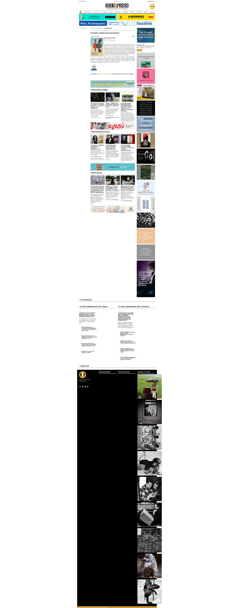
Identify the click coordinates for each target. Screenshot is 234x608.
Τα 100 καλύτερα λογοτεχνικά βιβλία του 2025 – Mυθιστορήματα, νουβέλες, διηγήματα (127, 334)
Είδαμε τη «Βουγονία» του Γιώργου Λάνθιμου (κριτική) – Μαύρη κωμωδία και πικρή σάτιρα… (127, 350)
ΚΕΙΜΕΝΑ (132, 11)
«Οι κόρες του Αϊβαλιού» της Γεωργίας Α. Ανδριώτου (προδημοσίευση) (97, 147)
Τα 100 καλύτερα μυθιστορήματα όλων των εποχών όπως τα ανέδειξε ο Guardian (128, 358)
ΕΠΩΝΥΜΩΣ (83, 353)
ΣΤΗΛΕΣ (110, 11)
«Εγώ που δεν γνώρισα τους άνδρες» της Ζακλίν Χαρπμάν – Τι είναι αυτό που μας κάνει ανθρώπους (98, 105)
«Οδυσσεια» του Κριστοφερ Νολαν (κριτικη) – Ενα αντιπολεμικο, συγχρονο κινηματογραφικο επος (87, 314)
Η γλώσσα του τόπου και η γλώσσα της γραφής (87, 352)
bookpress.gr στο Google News (104, 73)
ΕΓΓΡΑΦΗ (139, 50)
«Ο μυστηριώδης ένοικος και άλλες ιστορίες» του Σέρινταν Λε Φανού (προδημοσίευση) (127, 147)
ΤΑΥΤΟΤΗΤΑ (152, 11)
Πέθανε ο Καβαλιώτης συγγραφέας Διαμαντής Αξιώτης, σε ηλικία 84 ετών (112, 105)
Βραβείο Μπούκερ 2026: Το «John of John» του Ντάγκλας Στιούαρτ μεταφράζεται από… (88, 344)
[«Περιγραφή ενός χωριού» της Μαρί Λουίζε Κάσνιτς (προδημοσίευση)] (113, 139)
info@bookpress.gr (83, 381)
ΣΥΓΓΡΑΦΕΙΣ (139, 11)
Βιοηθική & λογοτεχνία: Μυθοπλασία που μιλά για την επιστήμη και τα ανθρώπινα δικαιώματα (127, 188)
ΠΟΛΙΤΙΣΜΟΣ (125, 11)
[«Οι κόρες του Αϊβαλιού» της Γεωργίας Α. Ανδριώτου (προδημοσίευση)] (98, 139)
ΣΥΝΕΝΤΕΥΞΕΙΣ (117, 11)
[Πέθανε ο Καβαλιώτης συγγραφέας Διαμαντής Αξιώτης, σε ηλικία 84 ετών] (113, 97)
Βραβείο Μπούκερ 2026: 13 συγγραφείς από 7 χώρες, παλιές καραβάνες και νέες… (89, 337)
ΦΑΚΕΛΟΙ (145, 11)
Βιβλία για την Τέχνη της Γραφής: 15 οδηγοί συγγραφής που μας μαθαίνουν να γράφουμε (113, 188)
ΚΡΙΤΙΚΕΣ (104, 11)
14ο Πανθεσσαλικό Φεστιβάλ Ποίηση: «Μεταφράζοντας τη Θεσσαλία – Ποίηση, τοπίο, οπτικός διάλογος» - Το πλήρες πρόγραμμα (127, 107)
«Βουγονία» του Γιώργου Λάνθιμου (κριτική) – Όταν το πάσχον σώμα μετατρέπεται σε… (128, 342)
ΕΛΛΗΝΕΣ (82, 331)
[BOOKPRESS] (117, 6)
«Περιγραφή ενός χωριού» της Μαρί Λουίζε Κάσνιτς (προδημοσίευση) (111, 147)
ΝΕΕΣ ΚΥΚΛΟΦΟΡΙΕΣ (96, 11)
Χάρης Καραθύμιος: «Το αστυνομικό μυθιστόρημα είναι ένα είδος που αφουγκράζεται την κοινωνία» (89, 329)
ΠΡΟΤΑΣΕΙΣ (122, 336)
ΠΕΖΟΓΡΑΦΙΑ (108, 28)
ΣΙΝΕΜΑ (121, 344)
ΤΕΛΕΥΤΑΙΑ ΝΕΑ (87, 11)
